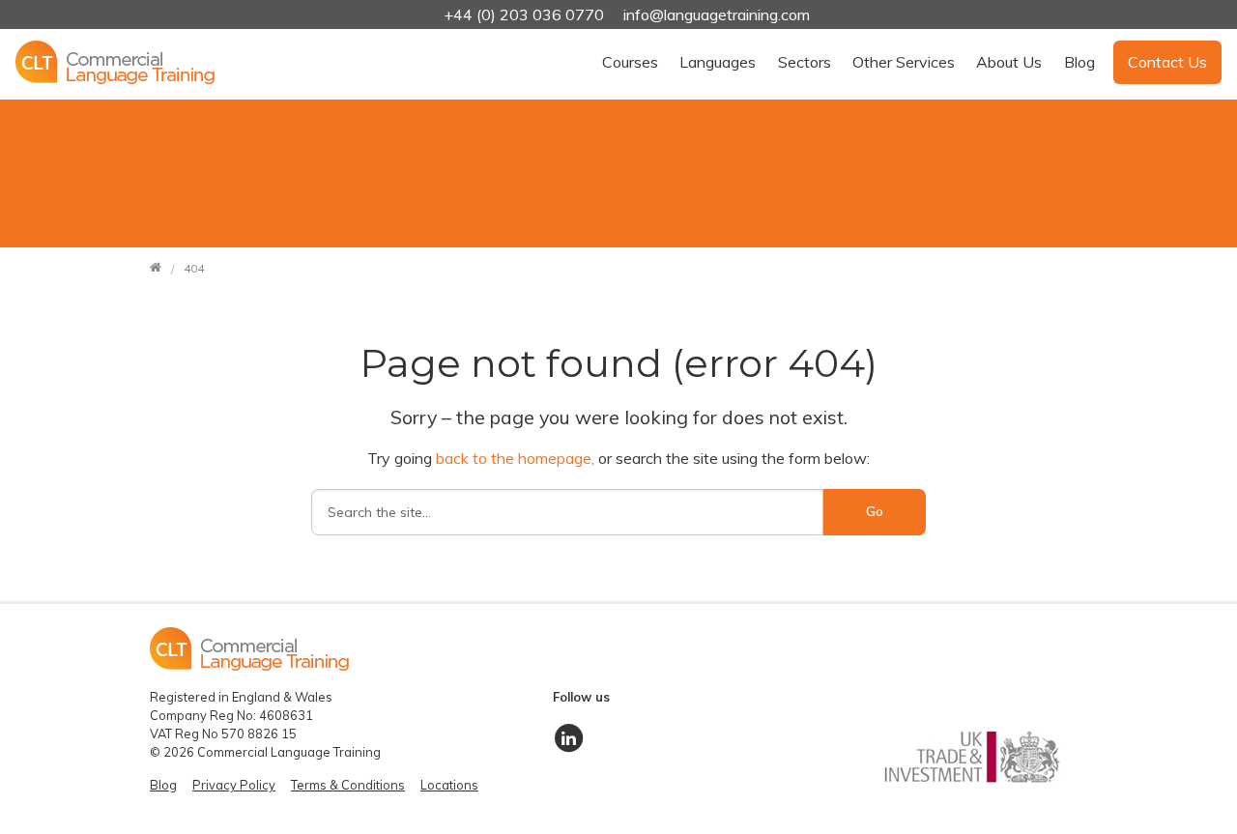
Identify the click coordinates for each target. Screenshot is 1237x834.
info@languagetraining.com (716, 14)
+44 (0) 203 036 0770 (526, 14)
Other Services (903, 62)
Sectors (804, 62)
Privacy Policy (233, 784)
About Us (1009, 62)
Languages (717, 62)
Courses (630, 62)
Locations (449, 784)
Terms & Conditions (348, 784)
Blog (1079, 62)
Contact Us (1167, 62)
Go (874, 511)
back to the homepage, (517, 458)
